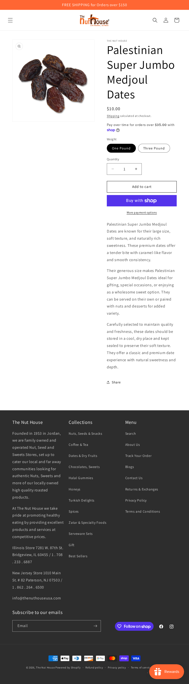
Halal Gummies (81, 478)
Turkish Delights (81, 500)
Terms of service (141, 667)
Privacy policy (117, 667)
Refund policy (94, 667)
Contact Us (134, 478)
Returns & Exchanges (141, 489)
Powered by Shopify (68, 667)
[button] (10, 20)
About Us (132, 444)
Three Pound (154, 148)
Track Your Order (138, 455)
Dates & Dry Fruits (83, 455)
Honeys (74, 489)
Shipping (113, 116)
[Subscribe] (95, 626)
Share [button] (116, 382)
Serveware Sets (81, 533)
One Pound (121, 148)
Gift (71, 545)
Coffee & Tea (78, 444)
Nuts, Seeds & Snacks (85, 433)
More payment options (142, 212)
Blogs (129, 467)
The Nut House (45, 667)
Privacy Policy (136, 500)
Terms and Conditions (142, 511)
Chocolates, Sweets (84, 467)
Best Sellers (78, 556)
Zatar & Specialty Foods (87, 522)
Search (130, 433)
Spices (74, 511)
